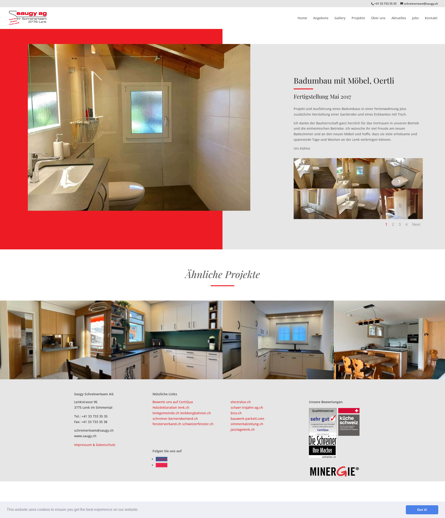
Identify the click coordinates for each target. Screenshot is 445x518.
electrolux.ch (241, 402)
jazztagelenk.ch (243, 429)
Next (416, 224)
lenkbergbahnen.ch (195, 413)
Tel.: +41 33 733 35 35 (91, 416)
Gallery (340, 18)
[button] (140, 510)
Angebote (320, 18)
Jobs (415, 18)
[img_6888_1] (139, 210)
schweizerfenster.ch (197, 424)
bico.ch (236, 413)
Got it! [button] (422, 510)
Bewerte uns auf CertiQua (173, 402)
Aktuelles (398, 18)
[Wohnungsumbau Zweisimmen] (389, 340)
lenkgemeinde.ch (166, 413)
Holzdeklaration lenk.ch (171, 407)
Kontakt (431, 18)
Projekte (358, 18)
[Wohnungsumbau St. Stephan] (166, 340)
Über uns (378, 18)
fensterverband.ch (167, 424)
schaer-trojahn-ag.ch (247, 407)
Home (302, 18)
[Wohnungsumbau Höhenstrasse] (278, 340)
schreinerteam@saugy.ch (94, 430)
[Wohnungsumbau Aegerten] (55, 340)
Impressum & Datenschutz (94, 445)
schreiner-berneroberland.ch (175, 418)
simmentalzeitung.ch (247, 424)
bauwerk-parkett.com (247, 418)
